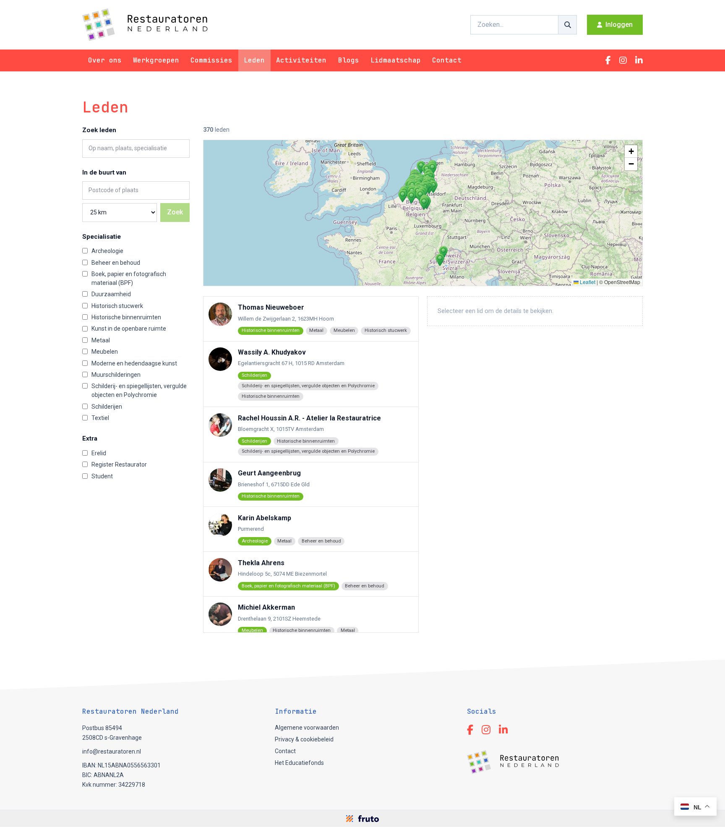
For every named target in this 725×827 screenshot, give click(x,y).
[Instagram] (623, 60)
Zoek (175, 212)
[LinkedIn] (639, 60)
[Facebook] (608, 60)
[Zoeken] (567, 24)
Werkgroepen (156, 60)
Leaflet (587, 281)
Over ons (105, 60)
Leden (254, 60)
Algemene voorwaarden (307, 727)
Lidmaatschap (395, 60)
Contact (447, 60)
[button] (411, 197)
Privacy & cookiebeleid (304, 739)
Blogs (348, 60)
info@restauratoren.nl (111, 751)
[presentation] (422, 213)
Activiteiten (301, 60)
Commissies (211, 60)
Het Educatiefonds (299, 762)
